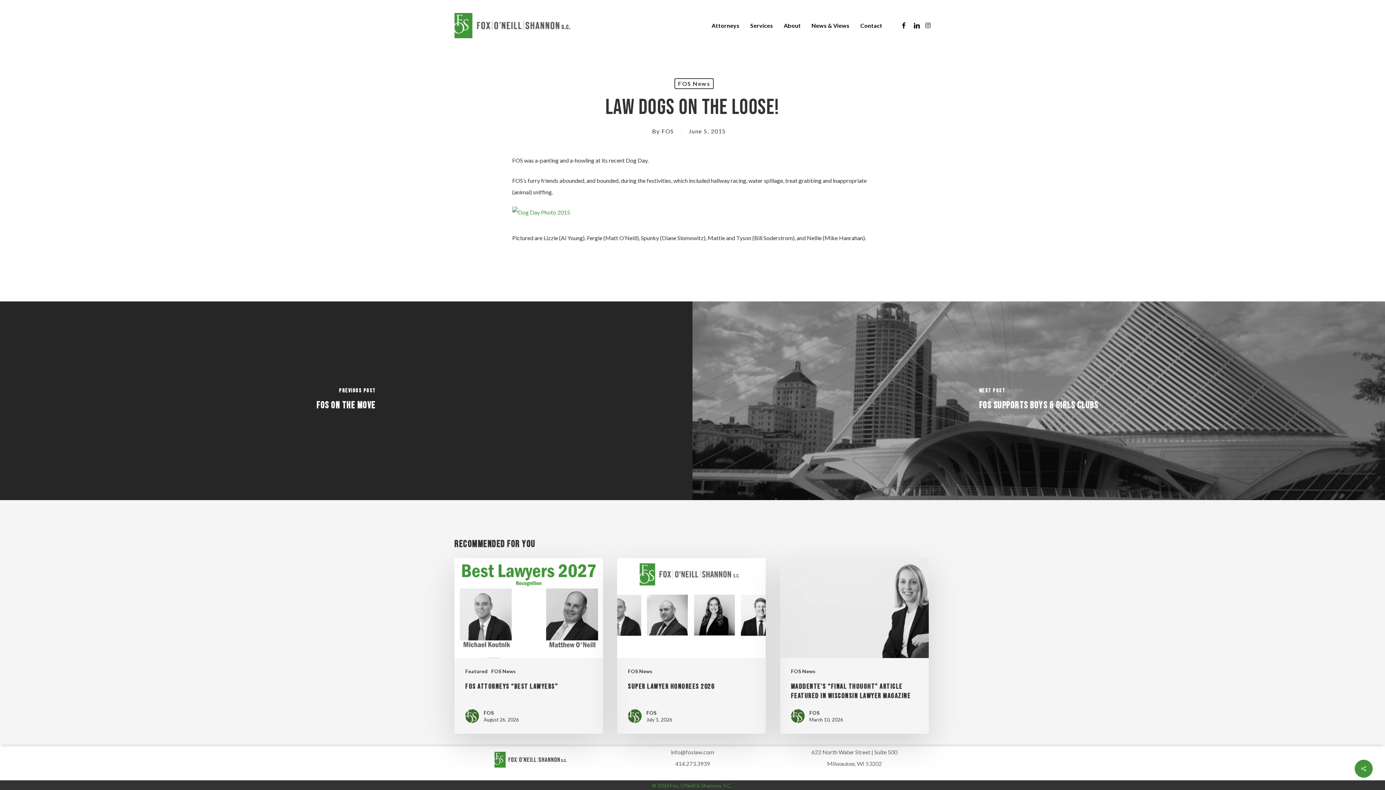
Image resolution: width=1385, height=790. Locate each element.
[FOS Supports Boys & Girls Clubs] (1038, 400)
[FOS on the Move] (346, 400)
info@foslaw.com (692, 752)
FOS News (694, 83)
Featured (476, 671)
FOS (667, 131)
